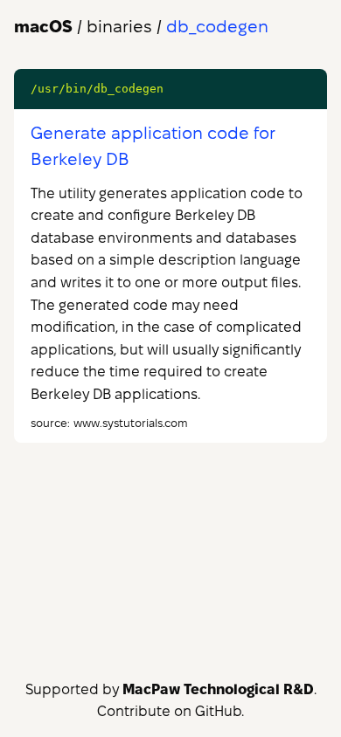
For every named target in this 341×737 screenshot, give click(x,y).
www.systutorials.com (130, 423)
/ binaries (83, 26)
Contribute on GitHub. (170, 711)
